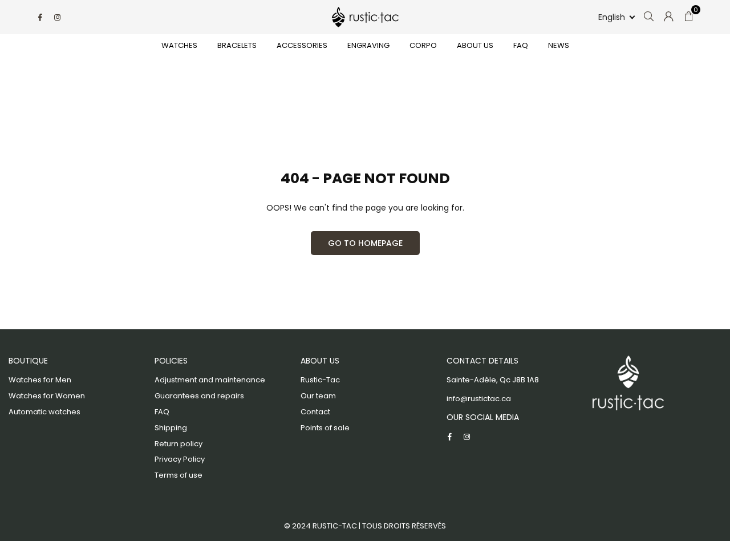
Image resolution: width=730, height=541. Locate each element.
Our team (318, 395)
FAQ (520, 45)
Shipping (171, 427)
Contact (315, 411)
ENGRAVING (368, 45)
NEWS (558, 45)
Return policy (178, 443)
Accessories (302, 45)
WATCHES (179, 45)
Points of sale (325, 427)
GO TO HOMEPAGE (365, 243)
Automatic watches (44, 411)
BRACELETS (237, 45)
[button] (616, 17)
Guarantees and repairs (199, 395)
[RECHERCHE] (649, 17)
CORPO (423, 45)
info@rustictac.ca (479, 398)
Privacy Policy (180, 459)
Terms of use (178, 475)
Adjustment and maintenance (210, 379)
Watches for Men (40, 379)
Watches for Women (47, 395)
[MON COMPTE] (669, 17)
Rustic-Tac (320, 379)
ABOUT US (475, 45)
